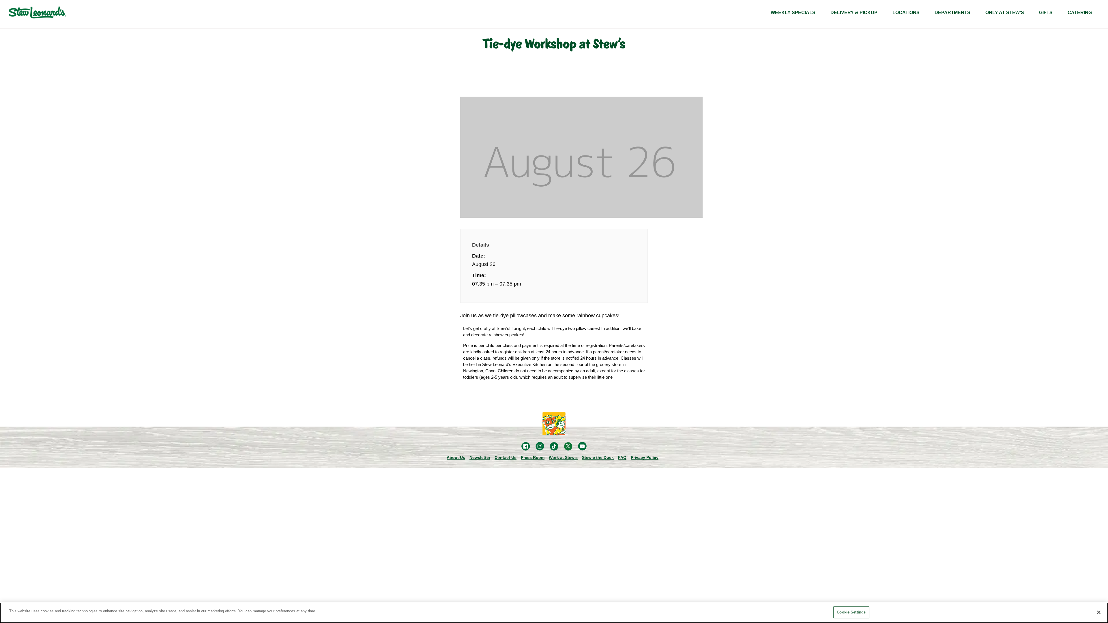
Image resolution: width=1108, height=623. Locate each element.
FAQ (622, 457)
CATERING (1080, 12)
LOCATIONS (906, 12)
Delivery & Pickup (853, 12)
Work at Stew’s (563, 457)
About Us (456, 457)
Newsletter (479, 457)
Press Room (532, 457)
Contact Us (505, 457)
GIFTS (1046, 12)
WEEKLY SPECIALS (793, 12)
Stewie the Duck (598, 457)
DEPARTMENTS (952, 12)
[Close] (1098, 612)
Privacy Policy (644, 457)
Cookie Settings (851, 612)
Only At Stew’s (1004, 12)
